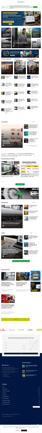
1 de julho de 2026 (36, 87)
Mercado (21, 387)
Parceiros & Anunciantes (34, 42)
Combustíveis (4, 221)
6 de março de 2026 (34, 254)
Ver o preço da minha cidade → (8, 21)
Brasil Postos (34, 31)
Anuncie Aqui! (20, 193)
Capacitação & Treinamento (21, 400)
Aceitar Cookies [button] (24, 430)
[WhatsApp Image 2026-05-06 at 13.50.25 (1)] (35, 286)
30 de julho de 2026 (9, 256)
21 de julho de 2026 (34, 142)
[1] (35, 275)
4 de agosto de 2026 (34, 213)
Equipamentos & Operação (21, 402)
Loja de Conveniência (21, 398)
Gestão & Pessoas (5, 32)
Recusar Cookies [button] (18, 430)
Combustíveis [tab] (37, 202)
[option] (21, 38)
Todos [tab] (33, 202)
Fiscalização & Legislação (19, 60)
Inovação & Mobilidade (21, 396)
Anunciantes (4, 138)
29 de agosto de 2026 (6, 309)
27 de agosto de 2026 (9, 225)
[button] (0, 329)
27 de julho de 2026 (34, 135)
